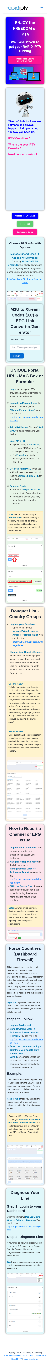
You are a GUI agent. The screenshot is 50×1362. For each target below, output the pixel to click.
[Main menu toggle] (41, 8)
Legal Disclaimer (31, 1359)
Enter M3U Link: (17, 340)
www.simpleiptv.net (12, 1356)
